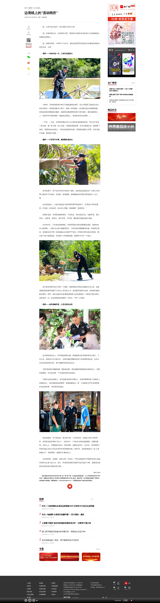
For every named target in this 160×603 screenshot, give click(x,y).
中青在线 (53, 589)
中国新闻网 (54, 586)
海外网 (29, 597)
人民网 (29, 583)
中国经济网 (42, 589)
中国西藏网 (42, 594)
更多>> (98, 549)
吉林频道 (30, 8)
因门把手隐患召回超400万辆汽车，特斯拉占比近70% (63, 531)
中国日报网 (30, 594)
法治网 (53, 594)
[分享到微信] (29, 57)
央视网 (41, 583)
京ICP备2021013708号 (69, 589)
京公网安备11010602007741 (80, 589)
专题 (41, 548)
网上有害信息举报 (95, 582)
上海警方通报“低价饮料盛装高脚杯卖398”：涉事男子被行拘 (66, 523)
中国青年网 (42, 586)
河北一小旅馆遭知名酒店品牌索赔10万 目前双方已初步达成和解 (68, 506)
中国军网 (53, 591)
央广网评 (112, 82)
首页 (25, 8)
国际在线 (29, 591)
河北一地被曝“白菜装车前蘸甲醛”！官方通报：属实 (63, 514)
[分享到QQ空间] (29, 68)
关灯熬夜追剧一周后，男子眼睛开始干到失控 (60, 540)
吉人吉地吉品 (37, 8)
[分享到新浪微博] (29, 63)
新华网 (29, 586)
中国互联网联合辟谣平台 (96, 585)
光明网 (53, 583)
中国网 (29, 589)
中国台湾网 (42, 591)
